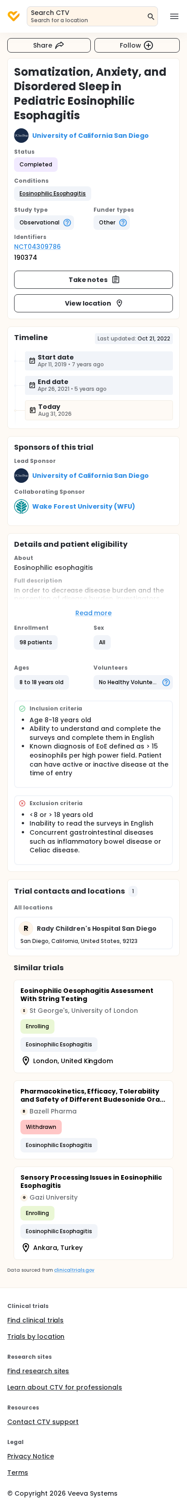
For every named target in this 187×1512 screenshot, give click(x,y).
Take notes (88, 279)
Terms (17, 1472)
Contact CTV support (43, 1421)
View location (88, 303)
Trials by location (35, 1336)
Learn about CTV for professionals (64, 1387)
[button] (52, 193)
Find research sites (38, 1371)
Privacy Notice (30, 1456)
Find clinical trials (35, 1320)
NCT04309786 (37, 247)
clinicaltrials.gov (74, 1270)
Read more (93, 613)
